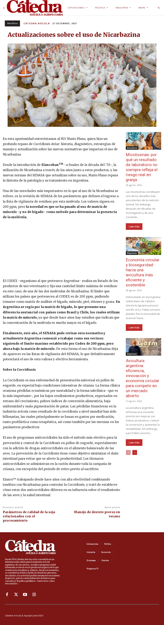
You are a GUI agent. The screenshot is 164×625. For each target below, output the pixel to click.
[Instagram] (34, 595)
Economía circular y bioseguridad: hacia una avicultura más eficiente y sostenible (142, 272)
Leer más (134, 226)
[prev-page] (128, 452)
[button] (158, 7)
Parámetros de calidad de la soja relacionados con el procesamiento (29, 516)
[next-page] (134, 452)
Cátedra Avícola (37, 23)
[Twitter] (16, 595)
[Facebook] (7, 595)
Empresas (132, 253)
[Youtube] (25, 595)
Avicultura (12, 23)
